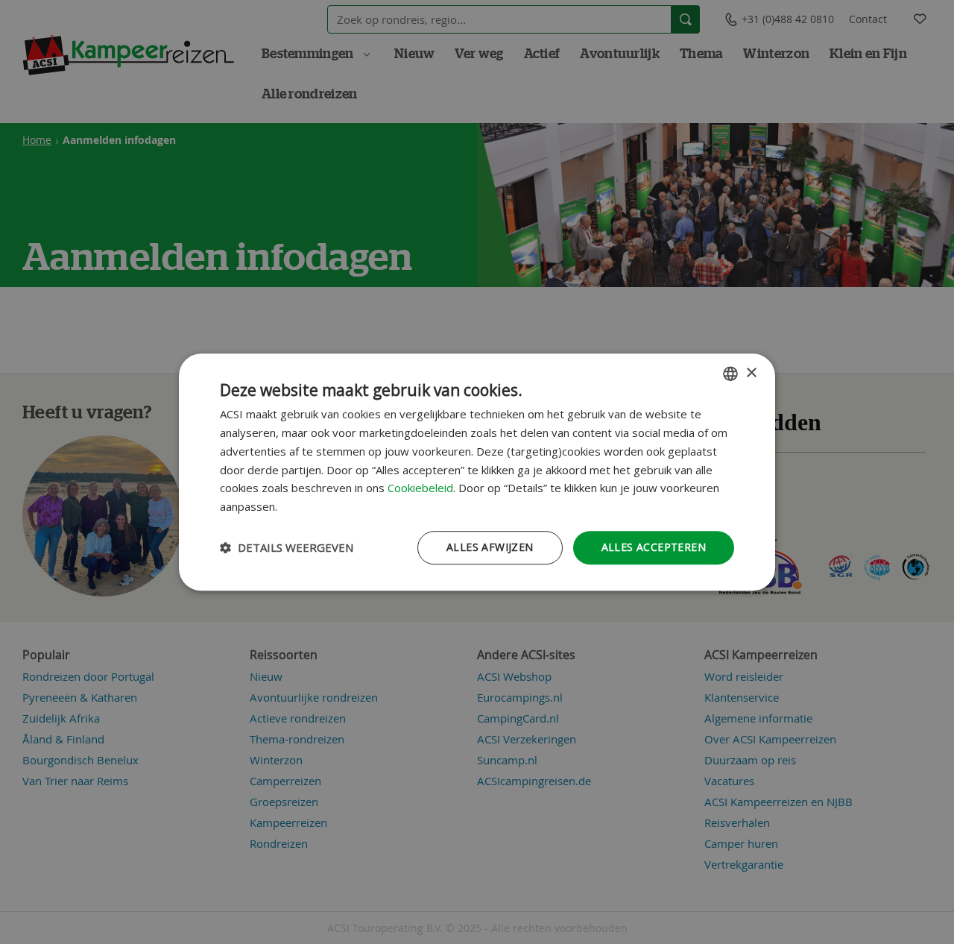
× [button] (750, 373)
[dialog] (477, 472)
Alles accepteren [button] (653, 547)
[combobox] (730, 373)
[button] (286, 547)
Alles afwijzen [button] (490, 547)
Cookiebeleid (420, 488)
